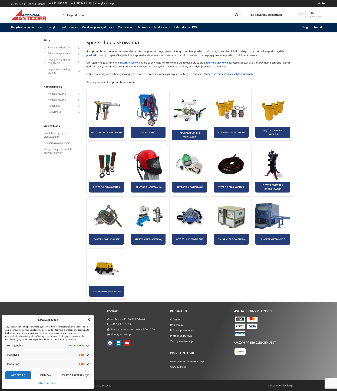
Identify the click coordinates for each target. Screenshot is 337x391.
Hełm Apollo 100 (57, 93)
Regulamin (176, 325)
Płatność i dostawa (181, 335)
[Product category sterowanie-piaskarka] (148, 222)
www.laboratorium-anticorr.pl (187, 361)
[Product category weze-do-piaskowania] (231, 170)
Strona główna (94, 82)
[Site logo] (28, 14)
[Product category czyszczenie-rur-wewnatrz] (189, 116)
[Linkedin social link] (323, 3)
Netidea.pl (287, 385)
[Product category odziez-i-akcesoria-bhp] (189, 222)
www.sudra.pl (178, 366)
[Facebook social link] (319, 3)
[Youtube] (127, 343)
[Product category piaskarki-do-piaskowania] (148, 115)
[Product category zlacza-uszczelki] (272, 115)
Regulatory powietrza (60, 53)
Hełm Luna (54, 105)
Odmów (45, 375)
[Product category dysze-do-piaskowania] (106, 170)
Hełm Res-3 (54, 112)
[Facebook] (110, 343)
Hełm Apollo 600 (57, 99)
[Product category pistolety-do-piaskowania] (106, 115)
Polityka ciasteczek (46, 383)
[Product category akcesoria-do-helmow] (189, 170)
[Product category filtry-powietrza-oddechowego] (272, 170)
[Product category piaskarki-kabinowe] (272, 222)
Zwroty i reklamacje (181, 341)
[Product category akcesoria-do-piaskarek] (231, 115)
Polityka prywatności (182, 330)
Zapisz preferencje (75, 375)
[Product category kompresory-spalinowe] (106, 274)
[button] (89, 319)
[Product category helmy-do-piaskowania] (148, 170)
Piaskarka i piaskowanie (57, 143)
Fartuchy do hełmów (59, 47)
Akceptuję (18, 375)
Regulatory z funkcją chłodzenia (59, 61)
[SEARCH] (237, 15)
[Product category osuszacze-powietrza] (231, 222)
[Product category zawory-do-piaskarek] (106, 222)
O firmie (175, 319)
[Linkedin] (119, 343)
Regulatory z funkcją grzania (59, 71)
